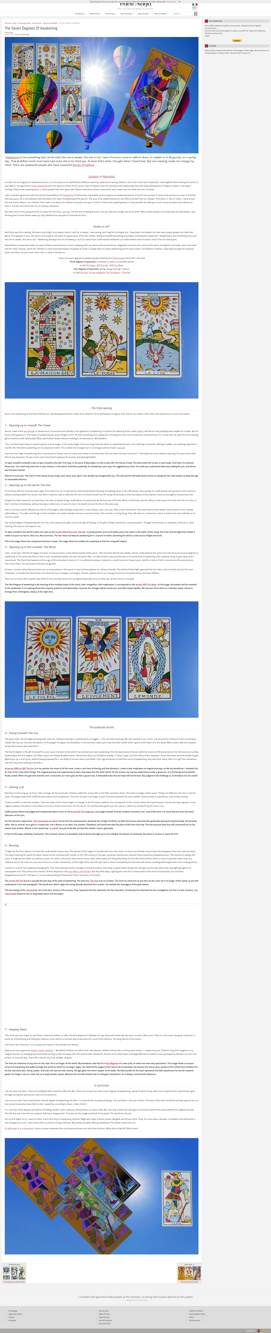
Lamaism (93, 176)
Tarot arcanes (118, 258)
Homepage (12, 1311)
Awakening (12, 157)
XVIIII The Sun (81, 272)
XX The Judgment (97, 272)
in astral (54, 828)
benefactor (68, 195)
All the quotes (194, 1320)
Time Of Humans (126, 14)
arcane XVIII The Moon (146, 584)
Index (191, 1317)
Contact (11, 1317)
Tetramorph (32, 890)
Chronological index (197, 1314)
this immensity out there (45, 821)
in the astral (27, 1128)
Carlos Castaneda (39, 185)
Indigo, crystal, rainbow (41, 1050)
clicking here (245, 53)
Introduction (79, 14)
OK (179, 2)
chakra (140, 431)
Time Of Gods (110, 14)
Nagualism (109, 176)
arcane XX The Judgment (82, 811)
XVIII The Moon (116, 265)
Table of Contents (160, 14)
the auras (14, 198)
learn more (171, 2)
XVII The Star (102, 265)
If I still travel (11, 1128)
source (121, 447)
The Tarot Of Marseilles (22, 34)
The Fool (126, 272)
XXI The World (113, 272)
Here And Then (143, 14)
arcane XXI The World (19, 880)
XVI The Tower (88, 265)
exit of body (29, 431)
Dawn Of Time (95, 14)
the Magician (112, 1063)
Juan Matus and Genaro (79, 871)
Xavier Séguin (9, 32)
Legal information (15, 1314)
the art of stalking (83, 165)
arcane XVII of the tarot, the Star (70, 532)
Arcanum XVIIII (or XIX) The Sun (19, 768)
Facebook (12, 1320)
